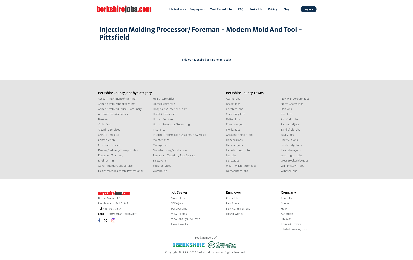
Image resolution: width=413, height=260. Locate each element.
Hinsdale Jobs (234, 145)
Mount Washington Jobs (241, 165)
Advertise (287, 213)
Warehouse (160, 170)
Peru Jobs (286, 114)
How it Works (179, 224)
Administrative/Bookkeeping (116, 103)
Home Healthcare (164, 103)
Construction (106, 140)
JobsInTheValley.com (294, 229)
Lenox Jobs (232, 160)
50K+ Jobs (177, 203)
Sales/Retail (160, 160)
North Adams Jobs (292, 103)
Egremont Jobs (235, 124)
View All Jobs (179, 213)
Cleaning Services (109, 129)
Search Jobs (178, 198)
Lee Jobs (231, 155)
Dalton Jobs (233, 119)
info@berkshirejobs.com (121, 213)
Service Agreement (238, 208)
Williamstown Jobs (292, 165)
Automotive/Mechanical (113, 114)
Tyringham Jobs (291, 150)
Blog (286, 9)
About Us (286, 198)
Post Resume (179, 208)
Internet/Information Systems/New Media (179, 134)
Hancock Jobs (234, 140)
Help (284, 208)
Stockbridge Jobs (291, 145)
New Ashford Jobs (237, 170)
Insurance (159, 129)
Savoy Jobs (287, 134)
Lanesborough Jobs (238, 150)
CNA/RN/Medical (108, 134)
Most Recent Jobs (221, 9)
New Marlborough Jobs (295, 98)
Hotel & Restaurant (165, 114)
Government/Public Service (115, 165)
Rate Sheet (232, 203)
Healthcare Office (164, 98)
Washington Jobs (291, 155)
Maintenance (161, 140)
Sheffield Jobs (289, 140)
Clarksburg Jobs (235, 114)
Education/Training (110, 155)
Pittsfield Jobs (289, 119)
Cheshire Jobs (234, 109)
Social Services (162, 165)
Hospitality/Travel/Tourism (170, 109)
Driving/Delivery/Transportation (118, 150)
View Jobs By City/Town (185, 219)
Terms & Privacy (291, 224)
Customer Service (109, 145)
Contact (286, 203)
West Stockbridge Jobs (294, 160)
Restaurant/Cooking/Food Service (174, 155)
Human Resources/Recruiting (171, 124)
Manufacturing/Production (170, 150)
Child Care (104, 124)
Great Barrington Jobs (239, 134)
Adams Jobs (233, 98)
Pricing (272, 9)
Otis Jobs (286, 109)
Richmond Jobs (290, 124)
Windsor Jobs (289, 170)
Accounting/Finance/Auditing (117, 98)
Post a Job (256, 9)
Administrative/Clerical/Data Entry (120, 109)
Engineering (106, 160)
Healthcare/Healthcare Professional (120, 170)
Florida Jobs (233, 129)
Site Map (286, 219)
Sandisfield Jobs (290, 129)
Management (161, 145)
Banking (103, 119)
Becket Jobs (233, 103)
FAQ (240, 9)
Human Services (163, 119)
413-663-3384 (112, 208)
